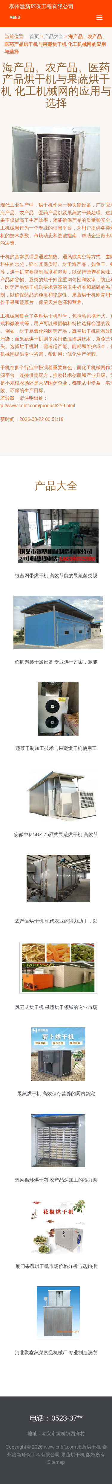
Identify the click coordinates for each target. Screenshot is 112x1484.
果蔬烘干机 (89, 1446)
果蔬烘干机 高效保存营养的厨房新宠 (56, 1093)
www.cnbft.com (60, 1446)
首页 (34, 36)
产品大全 (53, 36)
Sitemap (56, 1462)
